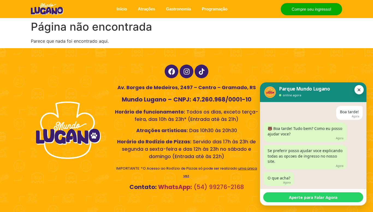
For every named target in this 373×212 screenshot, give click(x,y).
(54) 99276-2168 (200, 187)
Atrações (146, 9)
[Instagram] (186, 71)
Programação (214, 9)
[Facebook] (171, 71)
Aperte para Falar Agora (313, 197)
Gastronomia (178, 9)
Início (122, 9)
